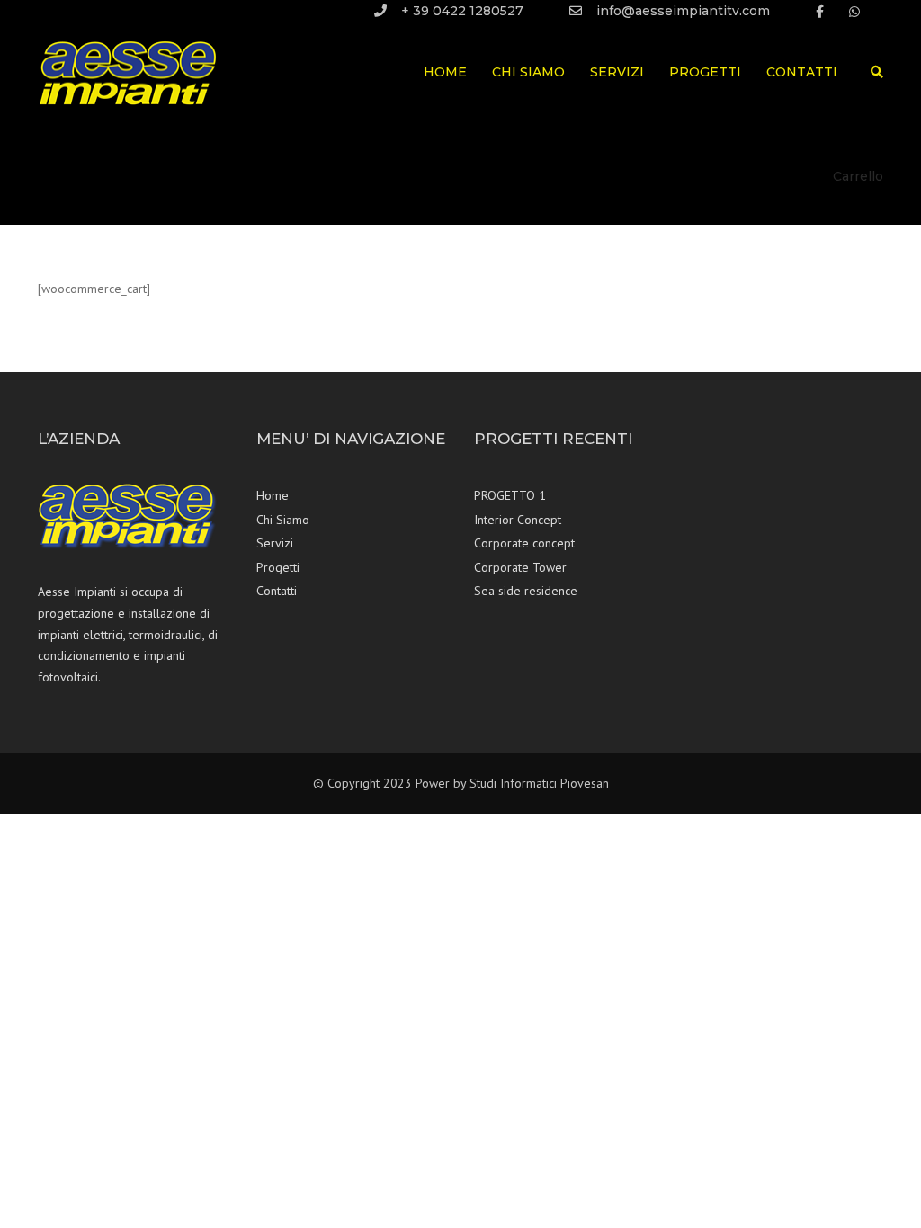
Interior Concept (517, 520)
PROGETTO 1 (510, 495)
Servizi (617, 72)
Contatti (801, 72)
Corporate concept (524, 543)
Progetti (705, 72)
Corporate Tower (520, 567)
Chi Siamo (528, 72)
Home (445, 72)
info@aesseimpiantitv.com (683, 11)
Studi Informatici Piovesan (539, 783)
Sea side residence (525, 591)
